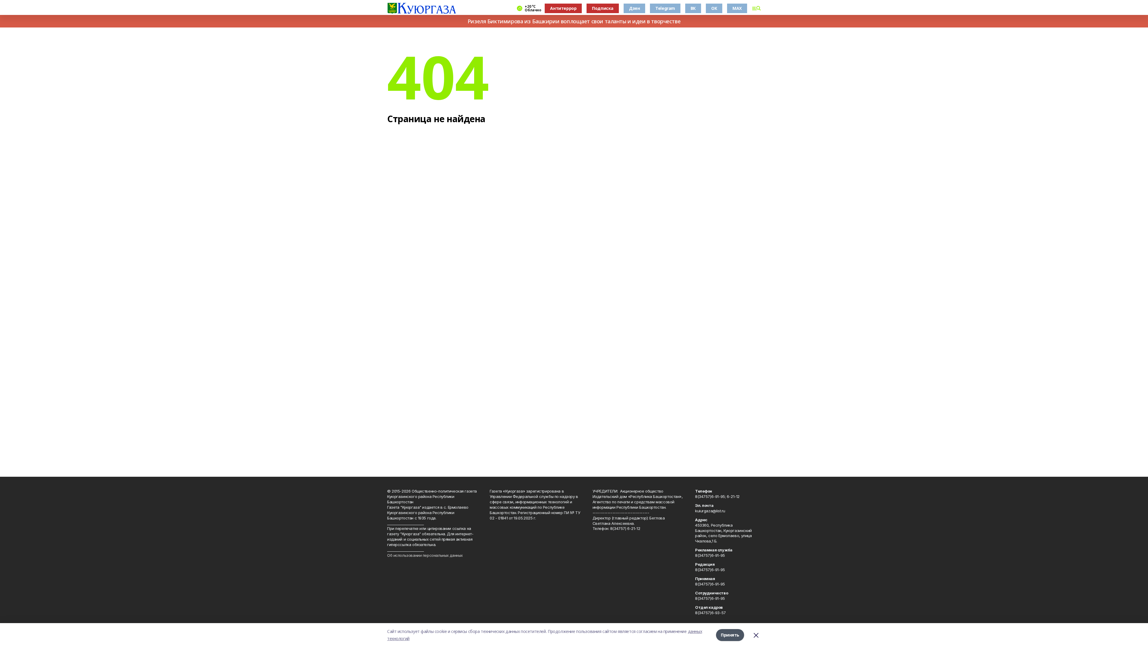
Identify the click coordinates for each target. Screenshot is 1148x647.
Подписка (602, 8)
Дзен (634, 8)
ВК (693, 8)
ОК (714, 8)
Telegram (665, 8)
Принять (730, 635)
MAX (737, 8)
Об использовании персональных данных (425, 555)
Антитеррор (563, 8)
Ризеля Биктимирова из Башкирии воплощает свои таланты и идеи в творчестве (574, 21)
